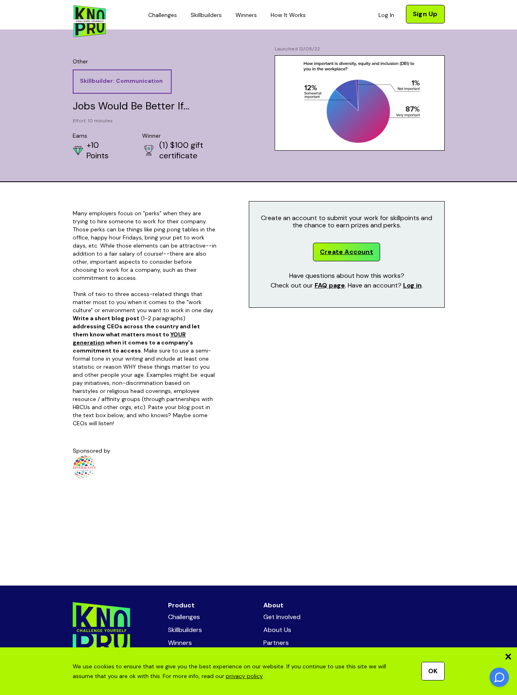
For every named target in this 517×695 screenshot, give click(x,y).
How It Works (288, 15)
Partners (276, 642)
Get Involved (282, 617)
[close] (508, 656)
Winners (246, 15)
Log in (412, 285)
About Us (277, 630)
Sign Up (425, 14)
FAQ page (330, 285)
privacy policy (244, 676)
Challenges (162, 15)
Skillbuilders (206, 15)
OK (432, 671)
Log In (386, 15)
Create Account (346, 252)
